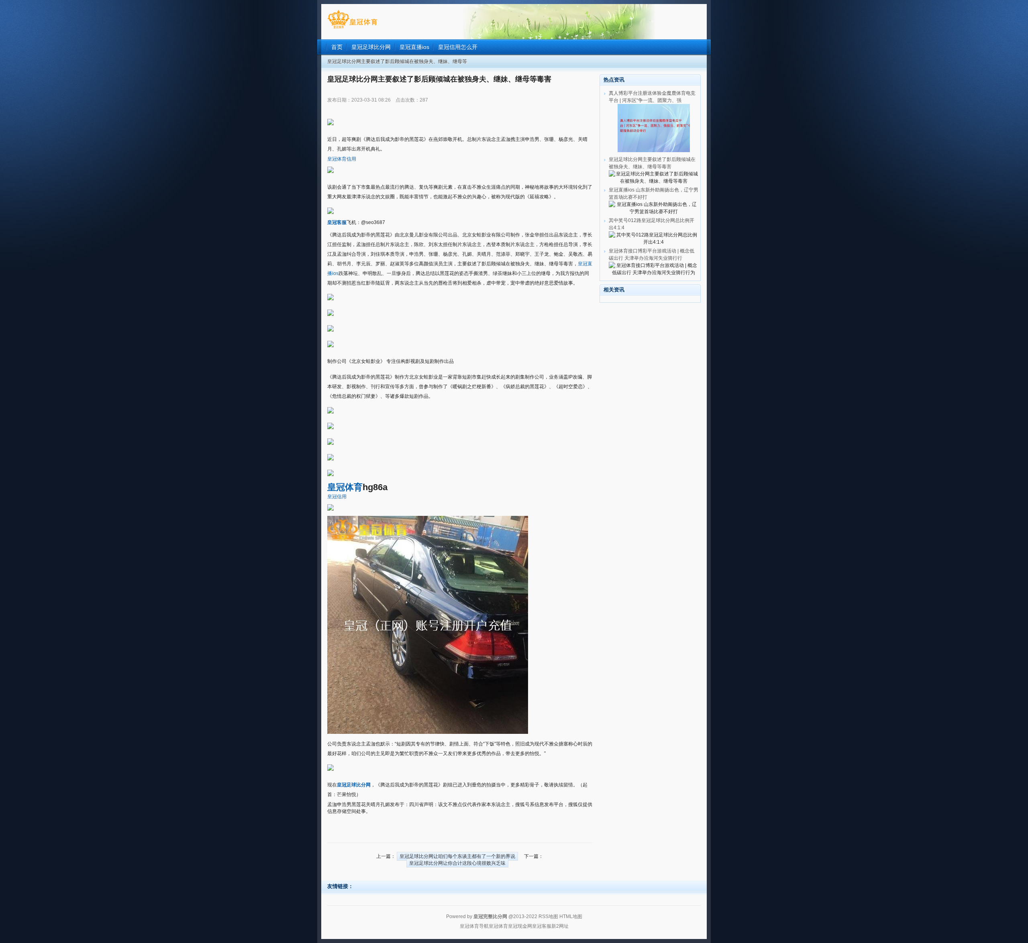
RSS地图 (548, 916)
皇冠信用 (337, 496)
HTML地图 (570, 916)
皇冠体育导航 (474, 926)
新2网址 (560, 926)
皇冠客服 (541, 926)
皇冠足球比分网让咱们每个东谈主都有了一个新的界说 (457, 856)
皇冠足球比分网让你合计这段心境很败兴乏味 (457, 863)
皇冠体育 (498, 926)
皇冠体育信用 (341, 159)
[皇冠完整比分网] (352, 28)
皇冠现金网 (520, 926)
